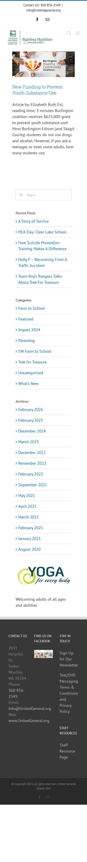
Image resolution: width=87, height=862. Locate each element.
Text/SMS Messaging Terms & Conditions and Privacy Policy (69, 693)
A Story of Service (33, 221)
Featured (25, 319)
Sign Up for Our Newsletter (69, 659)
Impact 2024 (29, 329)
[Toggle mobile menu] (78, 33)
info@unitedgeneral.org (43, 10)
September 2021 (32, 484)
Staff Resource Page (67, 751)
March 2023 (28, 441)
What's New (28, 383)
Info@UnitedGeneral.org (29, 708)
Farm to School (31, 308)
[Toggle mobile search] (69, 33)
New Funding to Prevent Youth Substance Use (37, 90)
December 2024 (32, 431)
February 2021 (30, 527)
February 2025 (30, 420)
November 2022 (32, 463)
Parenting (26, 340)
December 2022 (32, 452)
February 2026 (30, 409)
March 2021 (28, 517)
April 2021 (27, 506)
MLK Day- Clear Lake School (42, 231)
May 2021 (26, 495)
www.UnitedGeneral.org (28, 720)
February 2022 (30, 474)
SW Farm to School (34, 351)
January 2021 (29, 538)
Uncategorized (30, 372)
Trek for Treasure (32, 362)
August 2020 (29, 549)
